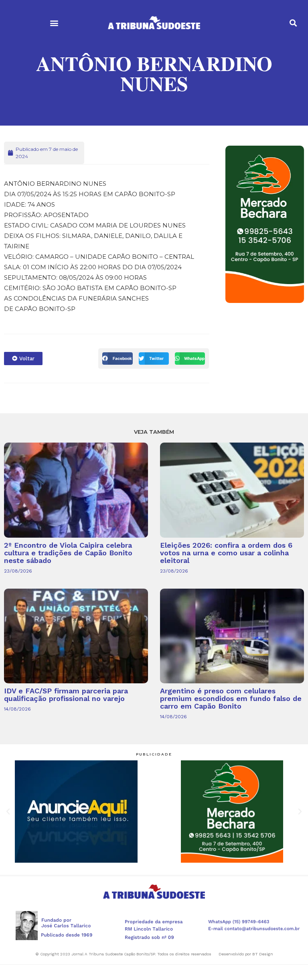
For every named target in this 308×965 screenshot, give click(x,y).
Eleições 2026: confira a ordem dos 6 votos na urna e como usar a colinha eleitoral (226, 553)
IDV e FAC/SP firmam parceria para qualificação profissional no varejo (66, 695)
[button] (54, 22)
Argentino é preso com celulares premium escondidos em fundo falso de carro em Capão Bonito (231, 698)
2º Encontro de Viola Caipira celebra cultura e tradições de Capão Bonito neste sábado (68, 553)
